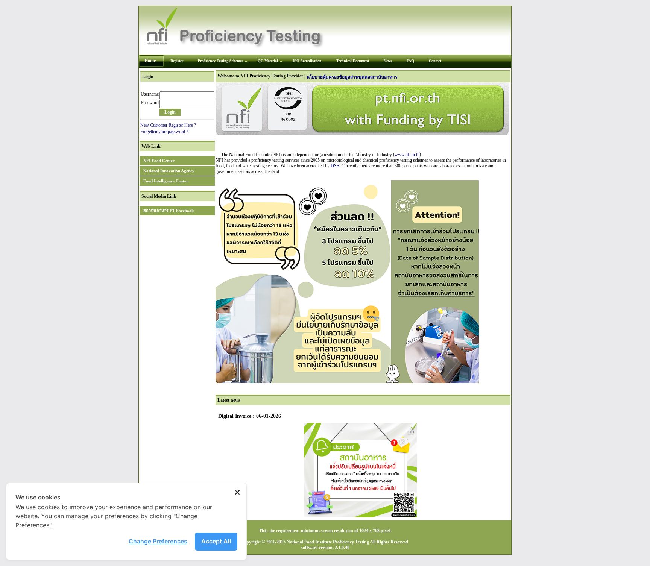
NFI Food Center (159, 160)
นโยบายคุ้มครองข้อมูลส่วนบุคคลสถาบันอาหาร (352, 77)
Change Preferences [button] (158, 541)
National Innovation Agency (168, 170)
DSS (335, 165)
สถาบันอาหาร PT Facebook (168, 210)
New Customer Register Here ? (168, 125)
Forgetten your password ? (164, 131)
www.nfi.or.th (407, 154)
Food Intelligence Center (165, 181)
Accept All (216, 541)
